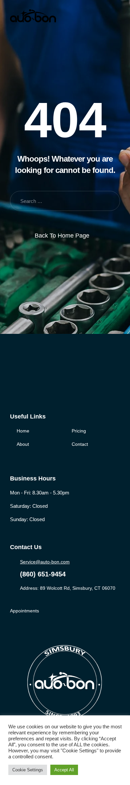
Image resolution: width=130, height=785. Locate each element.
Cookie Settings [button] (27, 769)
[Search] (109, 201)
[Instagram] (40, 379)
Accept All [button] (64, 769)
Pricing (79, 430)
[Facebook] (13, 379)
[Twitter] (27, 379)
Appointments (24, 610)
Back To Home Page (62, 235)
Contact (80, 444)
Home (23, 430)
